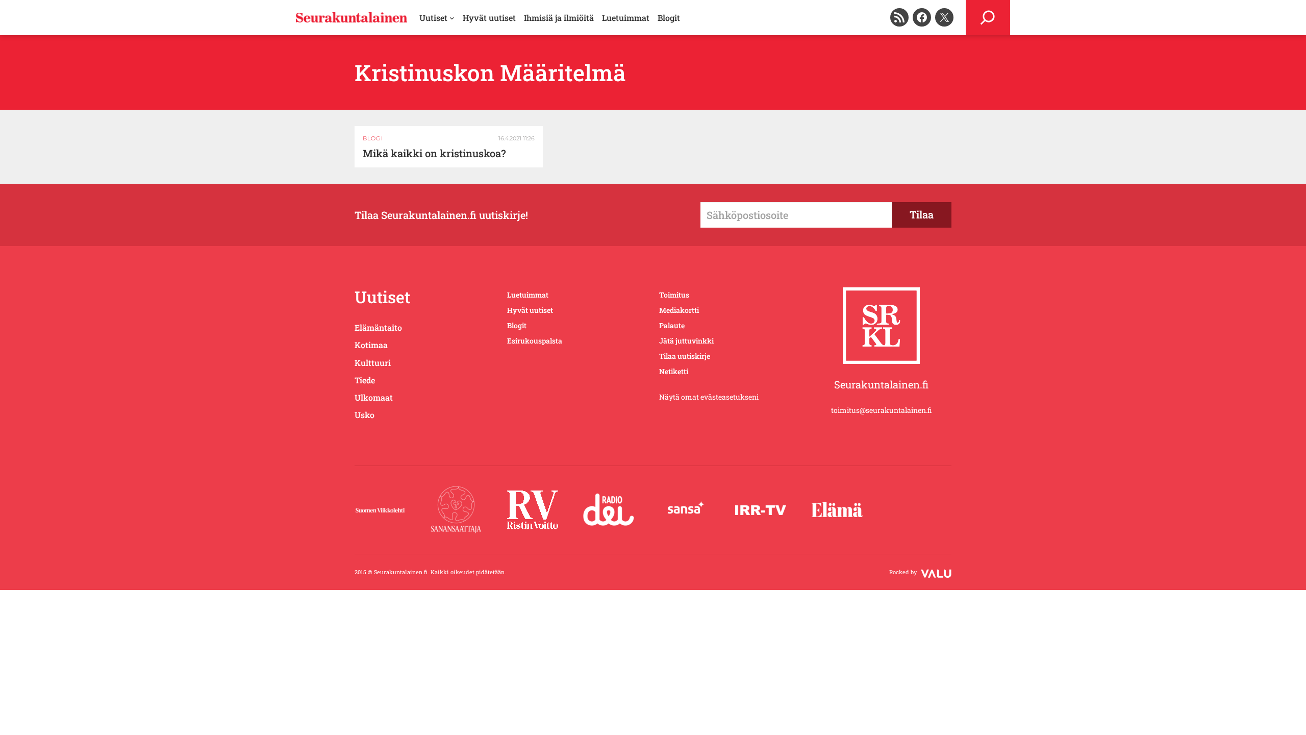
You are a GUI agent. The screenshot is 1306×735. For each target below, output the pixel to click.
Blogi (373, 138)
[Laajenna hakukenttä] (988, 17)
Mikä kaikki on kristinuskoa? (434, 153)
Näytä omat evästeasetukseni (709, 397)
